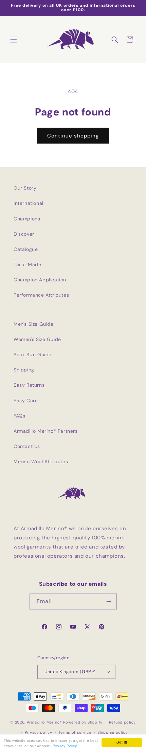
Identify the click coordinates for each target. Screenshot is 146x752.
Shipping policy (112, 732)
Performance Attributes (41, 295)
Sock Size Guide (33, 354)
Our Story (25, 188)
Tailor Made (27, 264)
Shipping (24, 370)
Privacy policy (38, 732)
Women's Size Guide (37, 339)
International (28, 203)
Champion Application (40, 280)
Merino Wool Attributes (41, 461)
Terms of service (74, 732)
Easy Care (26, 401)
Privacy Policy (65, 745)
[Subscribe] (109, 601)
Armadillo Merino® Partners (46, 431)
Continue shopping (73, 135)
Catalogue (26, 249)
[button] (13, 39)
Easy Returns (29, 385)
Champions (27, 219)
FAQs (19, 416)
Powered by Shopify (83, 721)
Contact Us (27, 446)
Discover (24, 234)
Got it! (121, 742)
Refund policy (122, 722)
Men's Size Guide (34, 324)
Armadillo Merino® (44, 721)
